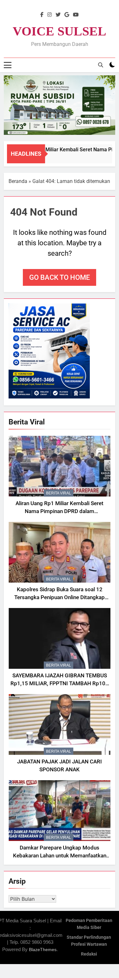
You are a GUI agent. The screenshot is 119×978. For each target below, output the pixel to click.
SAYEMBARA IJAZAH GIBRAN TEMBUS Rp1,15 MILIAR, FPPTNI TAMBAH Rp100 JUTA (59, 683)
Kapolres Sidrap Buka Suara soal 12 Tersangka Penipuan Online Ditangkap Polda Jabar (59, 597)
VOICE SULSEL (59, 31)
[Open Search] (100, 64)
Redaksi (89, 954)
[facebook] (41, 15)
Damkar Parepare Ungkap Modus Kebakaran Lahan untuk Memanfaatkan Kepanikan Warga (59, 856)
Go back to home (59, 277)
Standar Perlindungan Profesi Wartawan (89, 941)
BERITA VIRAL (58, 493)
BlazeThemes (42, 949)
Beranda (18, 181)
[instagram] (49, 15)
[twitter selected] (58, 15)
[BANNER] (59, 105)
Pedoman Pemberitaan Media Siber (89, 924)
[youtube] (76, 15)
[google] (67, 15)
